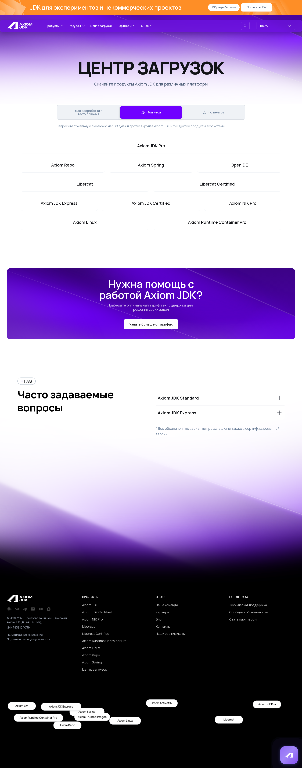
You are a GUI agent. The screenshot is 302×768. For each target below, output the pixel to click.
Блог (159, 619)
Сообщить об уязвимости (248, 612)
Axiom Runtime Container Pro (104, 641)
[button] (289, 755)
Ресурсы (75, 26)
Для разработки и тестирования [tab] (88, 112)
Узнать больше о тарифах (151, 324)
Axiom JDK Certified (97, 612)
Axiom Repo (91, 655)
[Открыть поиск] (245, 26)
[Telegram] (25, 609)
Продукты (52, 26)
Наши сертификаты (170, 634)
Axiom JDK (90, 605)
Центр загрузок (94, 669)
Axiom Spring (92, 662)
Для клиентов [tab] (213, 112)
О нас (145, 26)
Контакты (163, 626)
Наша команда (167, 605)
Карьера (162, 612)
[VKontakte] (17, 609)
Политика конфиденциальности (28, 639)
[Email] (33, 609)
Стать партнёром (243, 619)
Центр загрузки (101, 26)
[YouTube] (40, 609)
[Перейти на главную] (20, 25)
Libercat (88, 626)
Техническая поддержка (248, 605)
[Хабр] (9, 609)
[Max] (48, 609)
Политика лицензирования (25, 635)
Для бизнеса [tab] (151, 112)
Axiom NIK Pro (92, 619)
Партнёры (124, 26)
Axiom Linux (91, 648)
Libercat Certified (95, 634)
